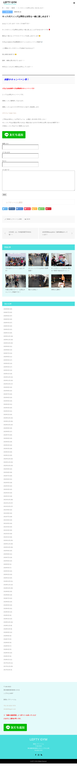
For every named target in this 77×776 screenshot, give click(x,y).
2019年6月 (7, 601)
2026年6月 (7, 316)
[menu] (74, 3)
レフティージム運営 (16, 219)
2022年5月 (7, 482)
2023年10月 (7, 424)
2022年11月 (7, 462)
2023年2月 (7, 452)
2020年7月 (7, 557)
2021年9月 (7, 510)
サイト (4, 161)
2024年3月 (7, 407)
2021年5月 (7, 523)
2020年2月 (7, 574)
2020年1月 (7, 578)
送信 (4, 194)
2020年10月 (7, 547)
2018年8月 (7, 635)
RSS (41, 755)
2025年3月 (7, 367)
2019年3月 (7, 612)
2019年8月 (7, 595)
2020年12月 (7, 540)
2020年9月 (7, 550)
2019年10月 (7, 588)
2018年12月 (7, 622)
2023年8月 (7, 431)
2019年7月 (7, 598)
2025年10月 (7, 343)
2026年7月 (7, 312)
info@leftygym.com (10, 709)
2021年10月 (7, 506)
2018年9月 (7, 632)
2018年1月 (7, 659)
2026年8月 (7, 309)
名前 (5, 143)
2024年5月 (7, 401)
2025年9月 (7, 346)
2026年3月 (7, 326)
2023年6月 (7, 438)
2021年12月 (7, 499)
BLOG (7, 12)
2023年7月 (7, 435)
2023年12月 (7, 418)
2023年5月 (7, 441)
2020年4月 (7, 567)
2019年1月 (7, 618)
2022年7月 (7, 475)
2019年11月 (7, 584)
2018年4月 (7, 649)
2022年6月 (7, 479)
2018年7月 (7, 639)
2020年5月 (7, 564)
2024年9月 (7, 387)
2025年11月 (7, 339)
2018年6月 (7, 642)
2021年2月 (7, 533)
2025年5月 (7, 360)
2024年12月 (7, 377)
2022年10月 (7, 465)
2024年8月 (7, 390)
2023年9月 (7, 428)
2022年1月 (7, 496)
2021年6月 (7, 520)
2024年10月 (7, 384)
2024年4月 (7, 404)
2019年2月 (7, 615)
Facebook (35, 755)
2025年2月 (7, 370)
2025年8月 (7, 350)
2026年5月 (7, 319)
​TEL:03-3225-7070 (10, 705)
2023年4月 (7, 445)
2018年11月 (7, 625)
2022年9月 (7, 469)
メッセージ (5, 169)
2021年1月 (7, 537)
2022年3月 (7, 489)
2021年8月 (7, 513)
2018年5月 (7, 646)
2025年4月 (7, 363)
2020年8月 (7, 554)
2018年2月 (7, 656)
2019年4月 (7, 608)
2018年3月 (7, 652)
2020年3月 (7, 571)
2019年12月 (7, 581)
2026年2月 (7, 329)
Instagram (38, 755)
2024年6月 (7, 397)
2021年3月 (7, 530)
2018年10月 (7, 629)
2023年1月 (7, 455)
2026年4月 (7, 322)
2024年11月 (7, 380)
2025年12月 (7, 336)
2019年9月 (7, 591)
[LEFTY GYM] (10, 2)
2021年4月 (7, 527)
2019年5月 (7, 605)
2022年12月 (7, 458)
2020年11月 (7, 544)
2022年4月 (7, 486)
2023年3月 (7, 448)
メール (6, 152)
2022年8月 (7, 472)
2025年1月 (7, 373)
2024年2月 (7, 411)
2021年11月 (7, 503)
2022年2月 (7, 493)
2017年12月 (7, 663)
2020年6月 (7, 561)
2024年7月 (7, 394)
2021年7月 (7, 516)
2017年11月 (7, 666)
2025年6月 (7, 356)
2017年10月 (7, 669)
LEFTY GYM (38, 739)
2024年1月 (7, 414)
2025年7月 (7, 353)
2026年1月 (7, 333)
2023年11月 (7, 421)
